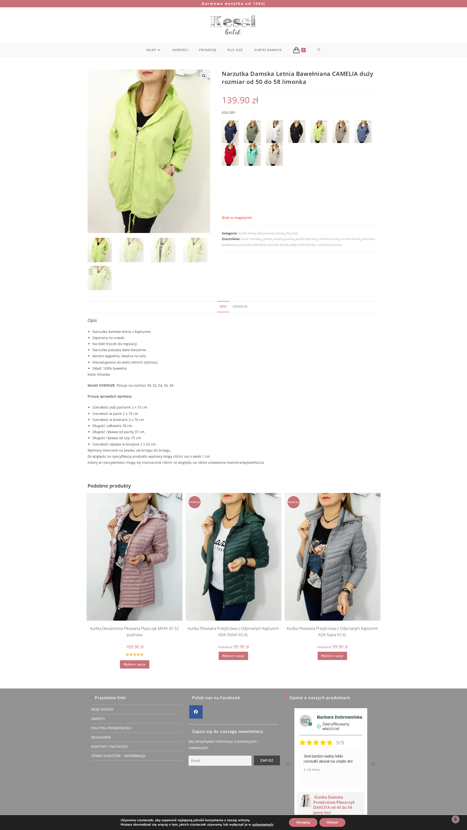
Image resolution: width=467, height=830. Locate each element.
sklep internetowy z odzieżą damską (315, 244)
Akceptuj (303, 822)
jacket (267, 239)
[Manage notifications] (455, 819)
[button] (204, 76)
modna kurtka (329, 239)
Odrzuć (332, 822)
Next (373, 764)
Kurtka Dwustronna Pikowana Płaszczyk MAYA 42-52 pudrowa (134, 631)
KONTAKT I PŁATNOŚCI (109, 746)
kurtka (289, 239)
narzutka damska (252, 244)
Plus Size (292, 233)
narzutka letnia (277, 244)
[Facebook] (196, 712)
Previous (288, 764)
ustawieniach (262, 824)
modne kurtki (350, 239)
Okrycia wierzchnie (270, 233)
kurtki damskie (306, 239)
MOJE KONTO (102, 709)
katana (278, 239)
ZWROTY (98, 718)
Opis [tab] (223, 306)
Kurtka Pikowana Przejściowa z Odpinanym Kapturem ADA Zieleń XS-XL (233, 631)
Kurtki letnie (247, 233)
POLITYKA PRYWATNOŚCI (111, 728)
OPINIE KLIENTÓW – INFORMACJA (118, 755)
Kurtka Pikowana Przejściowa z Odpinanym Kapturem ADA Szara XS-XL (332, 631)
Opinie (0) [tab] (240, 306)
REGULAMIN (101, 737)
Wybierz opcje (135, 664)
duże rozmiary (251, 239)
